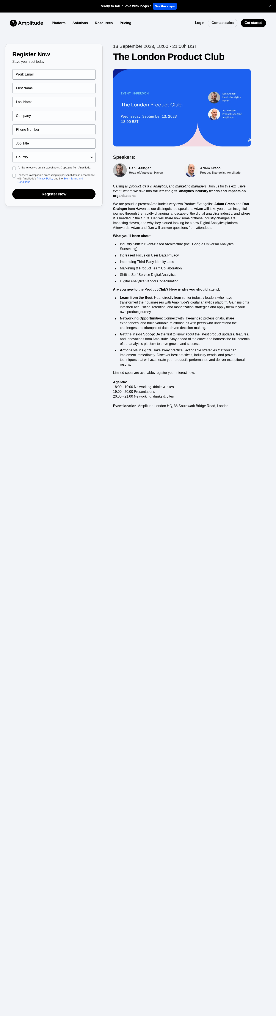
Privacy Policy (45, 178)
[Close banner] (269, 6)
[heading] (125, 6)
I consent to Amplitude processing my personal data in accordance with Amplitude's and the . (56, 179)
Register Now (54, 194)
